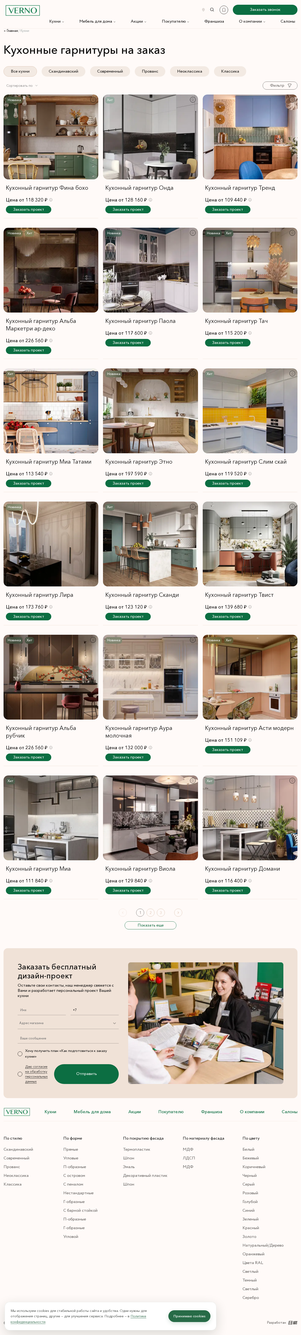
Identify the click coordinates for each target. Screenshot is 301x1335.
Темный (249, 1280)
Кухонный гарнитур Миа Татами (48, 461)
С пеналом (73, 1184)
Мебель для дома (95, 21)
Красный (250, 1228)
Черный (249, 1176)
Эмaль (129, 1167)
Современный (110, 71)
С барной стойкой (80, 1210)
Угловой (70, 1237)
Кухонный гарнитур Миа (38, 868)
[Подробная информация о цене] (50, 199)
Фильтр (277, 85)
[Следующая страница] (178, 913)
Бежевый (250, 1158)
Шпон (128, 1158)
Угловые (70, 1158)
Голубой (250, 1202)
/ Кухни (23, 31)
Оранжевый (253, 1254)
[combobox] (22, 85)
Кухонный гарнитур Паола (140, 320)
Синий (248, 1210)
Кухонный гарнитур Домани (242, 868)
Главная (12, 31)
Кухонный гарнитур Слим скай (246, 461)
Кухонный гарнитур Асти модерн (249, 728)
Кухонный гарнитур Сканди (142, 594)
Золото (249, 1237)
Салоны (288, 21)
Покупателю (174, 21)
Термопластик (136, 1149)
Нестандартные (78, 1193)
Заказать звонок (265, 10)
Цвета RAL (252, 1263)
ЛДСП (189, 1158)
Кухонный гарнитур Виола (140, 868)
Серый (248, 1184)
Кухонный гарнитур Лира (39, 594)
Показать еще (151, 925)
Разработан (276, 1322)
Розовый (250, 1193)
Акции (137, 21)
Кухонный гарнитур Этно (138, 461)
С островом (74, 1176)
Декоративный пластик (145, 1176)
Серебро (250, 1298)
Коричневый (253, 1167)
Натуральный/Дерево (263, 1245)
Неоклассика (189, 71)
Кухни (55, 21)
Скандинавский (63, 71)
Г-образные (74, 1202)
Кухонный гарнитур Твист (239, 594)
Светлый (250, 1272)
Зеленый (250, 1219)
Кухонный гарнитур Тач (236, 320)
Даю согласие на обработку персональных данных (36, 1074)
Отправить (86, 1074)
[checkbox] (20, 1053)
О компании (250, 21)
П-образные (74, 1167)
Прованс (150, 71)
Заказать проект (28, 209)
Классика (230, 71)
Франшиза (214, 21)
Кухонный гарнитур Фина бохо (47, 187)
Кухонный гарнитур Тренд (240, 187)
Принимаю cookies (189, 1316)
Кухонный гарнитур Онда (139, 187)
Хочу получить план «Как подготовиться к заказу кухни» (66, 1053)
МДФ (188, 1149)
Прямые (70, 1149)
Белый (248, 1149)
